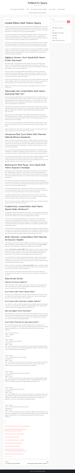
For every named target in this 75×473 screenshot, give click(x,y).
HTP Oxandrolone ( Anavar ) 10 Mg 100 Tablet (14, 434)
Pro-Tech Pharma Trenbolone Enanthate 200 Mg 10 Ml (15, 450)
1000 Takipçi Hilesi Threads (17, 9)
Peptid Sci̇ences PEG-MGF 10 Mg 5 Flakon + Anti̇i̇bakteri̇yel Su (17, 426)
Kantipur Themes (42, 471)
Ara (53, 19)
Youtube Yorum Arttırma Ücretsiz (37, 12)
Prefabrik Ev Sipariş (37, 3)
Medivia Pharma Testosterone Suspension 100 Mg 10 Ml (16, 429)
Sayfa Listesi (52, 9)
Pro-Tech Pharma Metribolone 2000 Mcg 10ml (14, 449)
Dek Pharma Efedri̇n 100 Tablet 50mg (12, 446)
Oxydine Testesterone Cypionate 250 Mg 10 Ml (14, 454)
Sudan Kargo (61, 9)
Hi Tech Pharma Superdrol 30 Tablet (12, 437)
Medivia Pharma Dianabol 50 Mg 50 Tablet (13, 443)
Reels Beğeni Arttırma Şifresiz (39, 9)
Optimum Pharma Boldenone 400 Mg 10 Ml (13, 430)
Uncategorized (8, 456)
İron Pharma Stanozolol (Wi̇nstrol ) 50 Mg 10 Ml (14, 440)
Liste (27, 9)
